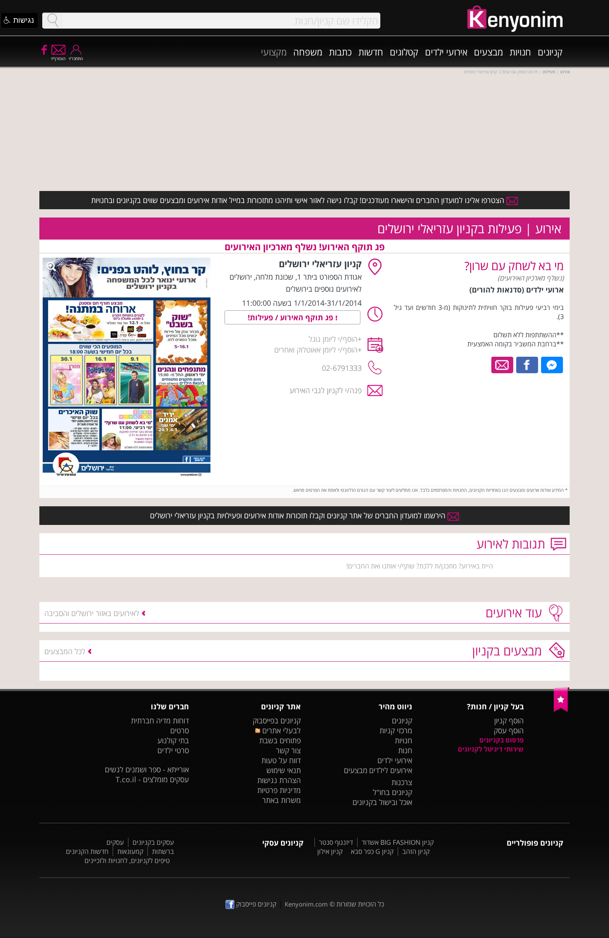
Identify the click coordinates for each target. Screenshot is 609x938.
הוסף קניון (509, 720)
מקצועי (274, 52)
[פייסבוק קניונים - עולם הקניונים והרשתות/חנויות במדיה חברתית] (43, 49)
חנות (405, 750)
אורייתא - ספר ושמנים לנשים (147, 769)
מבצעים (488, 52)
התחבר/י (76, 58)
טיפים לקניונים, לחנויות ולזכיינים (127, 860)
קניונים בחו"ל (392, 792)
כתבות (340, 52)
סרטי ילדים (173, 750)
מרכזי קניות (395, 730)
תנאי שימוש (283, 770)
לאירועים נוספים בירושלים (324, 289)
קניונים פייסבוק (255, 904)
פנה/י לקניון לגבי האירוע (326, 390)
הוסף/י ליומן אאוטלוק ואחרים (316, 350)
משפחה (307, 52)
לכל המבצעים (64, 651)
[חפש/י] (52, 20)
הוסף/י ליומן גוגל (333, 339)
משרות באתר (281, 800)
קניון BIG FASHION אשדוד (398, 842)
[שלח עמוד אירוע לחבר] (502, 364)
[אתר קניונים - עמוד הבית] (561, 710)
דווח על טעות (281, 760)
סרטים (179, 730)
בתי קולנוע (173, 740)
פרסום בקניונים (501, 740)
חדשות (370, 52)
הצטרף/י (58, 58)
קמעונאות (130, 851)
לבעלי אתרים (280, 730)
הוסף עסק (509, 730)
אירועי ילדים (446, 52)
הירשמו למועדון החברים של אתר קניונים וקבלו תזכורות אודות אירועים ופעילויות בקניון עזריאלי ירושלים (298, 515)
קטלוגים (404, 52)
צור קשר (288, 750)
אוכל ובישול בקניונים (382, 802)
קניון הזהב (416, 851)
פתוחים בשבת (280, 740)
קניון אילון (330, 851)
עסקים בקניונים (153, 842)
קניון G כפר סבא (372, 851)
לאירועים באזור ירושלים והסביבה (91, 613)
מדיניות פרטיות (279, 790)
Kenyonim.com (306, 904)
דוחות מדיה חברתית (160, 720)
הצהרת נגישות (279, 780)
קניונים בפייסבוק (277, 720)
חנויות (520, 52)
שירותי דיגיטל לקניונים (491, 749)
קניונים (550, 52)
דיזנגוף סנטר (336, 842)
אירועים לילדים (390, 770)
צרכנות (402, 782)
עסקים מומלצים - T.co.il (152, 779)
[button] (19, 20)
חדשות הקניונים (87, 851)
